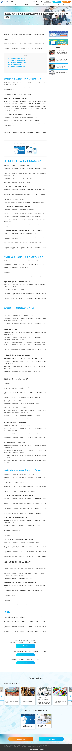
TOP (5, 26)
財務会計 (13, 26)
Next (70, 696)
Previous (2, 696)
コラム (9, 26)
